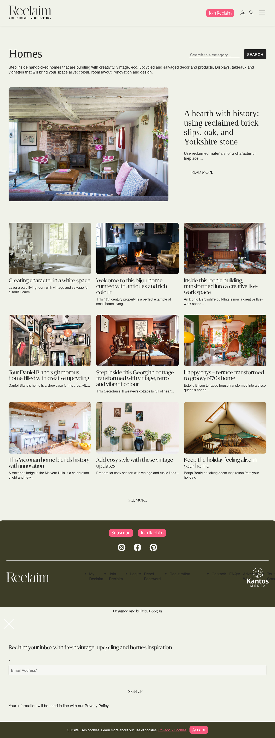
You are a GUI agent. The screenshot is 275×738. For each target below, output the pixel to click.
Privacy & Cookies (172, 729)
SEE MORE (137, 500)
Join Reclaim (116, 576)
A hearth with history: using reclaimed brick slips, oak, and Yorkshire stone (221, 127)
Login (135, 573)
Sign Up (135, 691)
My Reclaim (96, 576)
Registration (180, 573)
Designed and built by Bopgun (137, 611)
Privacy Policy (97, 705)
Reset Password (152, 576)
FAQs (234, 573)
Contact (218, 573)
